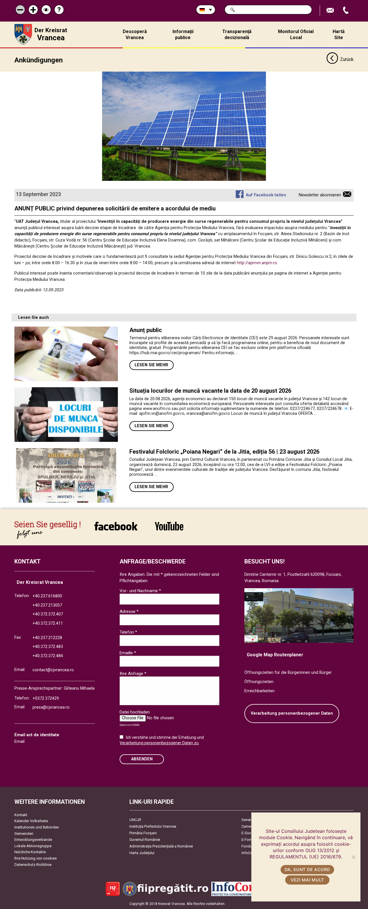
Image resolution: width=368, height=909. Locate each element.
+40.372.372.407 (47, 614)
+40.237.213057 (47, 605)
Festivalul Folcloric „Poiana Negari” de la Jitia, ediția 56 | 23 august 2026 (224, 451)
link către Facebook (115, 530)
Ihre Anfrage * (133, 673)
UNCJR (135, 820)
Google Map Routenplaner (275, 654)
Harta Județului (141, 853)
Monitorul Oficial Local (296, 34)
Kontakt (20, 815)
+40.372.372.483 (47, 646)
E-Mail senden (331, 10)
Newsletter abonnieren (320, 195)
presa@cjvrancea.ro (51, 707)
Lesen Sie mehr (151, 365)
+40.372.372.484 (47, 655)
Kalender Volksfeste (31, 821)
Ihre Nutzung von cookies (35, 858)
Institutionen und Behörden (36, 827)
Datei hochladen (135, 712)
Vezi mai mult (307, 879)
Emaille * (128, 652)
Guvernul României (144, 839)
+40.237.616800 (47, 596)
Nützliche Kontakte (30, 852)
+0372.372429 (45, 698)
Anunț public (145, 330)
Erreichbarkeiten (259, 691)
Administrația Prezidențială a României (161, 846)
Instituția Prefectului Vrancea (152, 826)
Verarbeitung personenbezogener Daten (292, 713)
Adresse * (129, 611)
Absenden (142, 759)
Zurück (347, 59)
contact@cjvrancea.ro (53, 670)
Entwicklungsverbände (33, 839)
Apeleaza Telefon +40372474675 (346, 10)
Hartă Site (339, 34)
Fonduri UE (250, 846)
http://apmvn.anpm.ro (257, 262)
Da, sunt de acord (307, 869)
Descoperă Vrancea (135, 34)
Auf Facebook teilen (266, 195)
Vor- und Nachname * (140, 590)
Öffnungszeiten (258, 681)
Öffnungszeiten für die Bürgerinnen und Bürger (288, 672)
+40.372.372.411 (47, 623)
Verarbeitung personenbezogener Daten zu (159, 743)
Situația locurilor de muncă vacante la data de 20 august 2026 (210, 390)
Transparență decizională (237, 34)
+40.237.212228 (47, 637)
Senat (246, 820)
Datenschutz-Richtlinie (32, 864)
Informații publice (182, 34)
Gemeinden (23, 833)
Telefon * (128, 632)
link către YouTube (169, 530)
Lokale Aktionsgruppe (32, 846)
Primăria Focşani (143, 833)
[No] (353, 857)
